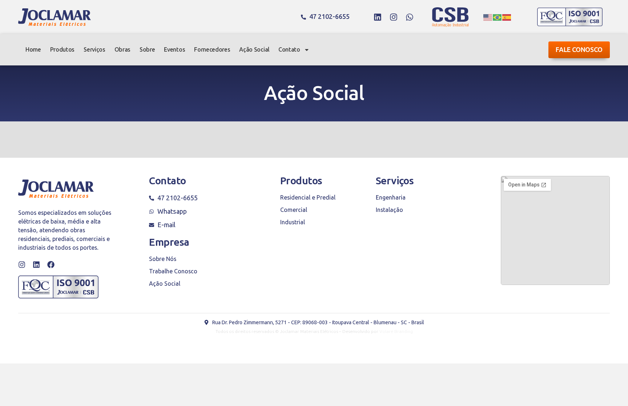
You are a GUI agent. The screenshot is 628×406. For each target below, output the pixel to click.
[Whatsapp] (410, 17)
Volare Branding (396, 331)
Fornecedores (212, 49)
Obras (122, 49)
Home (33, 49)
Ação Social (254, 49)
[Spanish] (507, 17)
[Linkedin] (378, 17)
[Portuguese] (497, 17)
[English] (488, 17)
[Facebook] (51, 264)
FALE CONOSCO (579, 50)
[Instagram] (394, 17)
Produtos (62, 49)
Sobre (147, 49)
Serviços (94, 49)
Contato (289, 49)
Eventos (174, 49)
